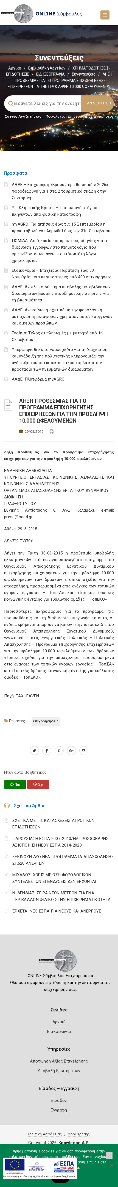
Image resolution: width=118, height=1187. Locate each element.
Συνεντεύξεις (83, 74)
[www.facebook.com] (47, 750)
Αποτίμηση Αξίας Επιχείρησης (59, 1061)
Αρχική (14, 68)
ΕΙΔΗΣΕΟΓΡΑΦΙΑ (50, 74)
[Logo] (59, 962)
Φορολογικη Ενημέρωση (66, 116)
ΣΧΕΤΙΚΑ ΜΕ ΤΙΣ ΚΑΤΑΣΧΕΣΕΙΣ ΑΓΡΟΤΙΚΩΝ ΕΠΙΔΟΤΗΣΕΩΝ (53, 824)
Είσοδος (59, 1100)
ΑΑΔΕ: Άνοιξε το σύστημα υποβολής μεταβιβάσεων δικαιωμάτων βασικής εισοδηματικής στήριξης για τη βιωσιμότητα (61, 293)
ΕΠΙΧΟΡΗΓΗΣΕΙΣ (45, 721)
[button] (109, 1155)
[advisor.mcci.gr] (84, 750)
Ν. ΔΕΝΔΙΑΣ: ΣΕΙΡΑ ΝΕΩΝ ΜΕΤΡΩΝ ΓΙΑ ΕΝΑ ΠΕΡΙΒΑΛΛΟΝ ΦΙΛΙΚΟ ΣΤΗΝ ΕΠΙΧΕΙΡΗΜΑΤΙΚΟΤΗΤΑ (61, 896)
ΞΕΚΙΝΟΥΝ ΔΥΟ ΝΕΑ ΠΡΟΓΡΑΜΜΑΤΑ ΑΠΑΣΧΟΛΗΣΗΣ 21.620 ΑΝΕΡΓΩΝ (63, 860)
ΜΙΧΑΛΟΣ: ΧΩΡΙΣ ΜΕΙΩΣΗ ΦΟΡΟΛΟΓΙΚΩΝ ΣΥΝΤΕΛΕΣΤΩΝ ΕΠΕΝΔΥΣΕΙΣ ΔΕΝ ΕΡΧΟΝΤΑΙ (54, 878)
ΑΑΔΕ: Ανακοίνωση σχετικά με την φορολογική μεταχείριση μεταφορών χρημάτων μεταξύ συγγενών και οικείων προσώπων (62, 316)
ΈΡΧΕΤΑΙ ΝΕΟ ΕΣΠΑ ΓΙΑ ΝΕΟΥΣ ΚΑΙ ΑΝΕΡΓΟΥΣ (57, 911)
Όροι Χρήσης (79, 1134)
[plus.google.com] (71, 750)
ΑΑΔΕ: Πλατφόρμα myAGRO (38, 379)
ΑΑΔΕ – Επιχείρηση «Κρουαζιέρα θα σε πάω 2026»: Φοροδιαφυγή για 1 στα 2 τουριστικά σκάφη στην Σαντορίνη (60, 191)
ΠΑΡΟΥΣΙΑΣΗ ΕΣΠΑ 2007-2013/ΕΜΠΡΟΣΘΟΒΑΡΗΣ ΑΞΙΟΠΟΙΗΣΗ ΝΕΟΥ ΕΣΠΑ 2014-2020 (60, 842)
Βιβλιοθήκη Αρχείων (46, 68)
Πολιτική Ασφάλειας (44, 1134)
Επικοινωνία (59, 1031)
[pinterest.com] (59, 750)
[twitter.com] (34, 750)
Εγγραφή (59, 1110)
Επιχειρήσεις (102, 116)
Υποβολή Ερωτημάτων (59, 1070)
